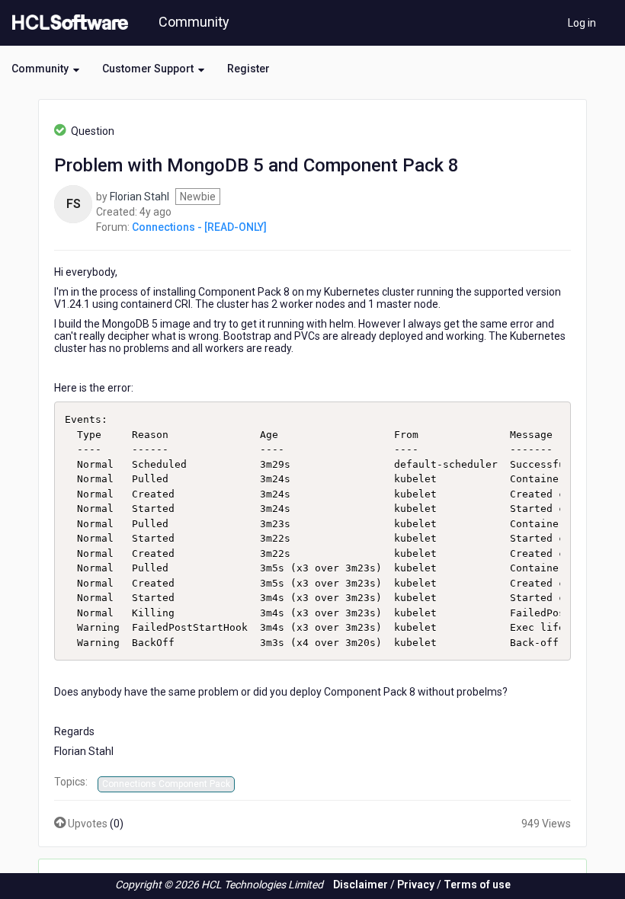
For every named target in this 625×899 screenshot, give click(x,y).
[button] (45, 68)
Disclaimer (360, 884)
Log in (582, 23)
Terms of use (477, 884)
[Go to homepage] (67, 23)
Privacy (415, 884)
